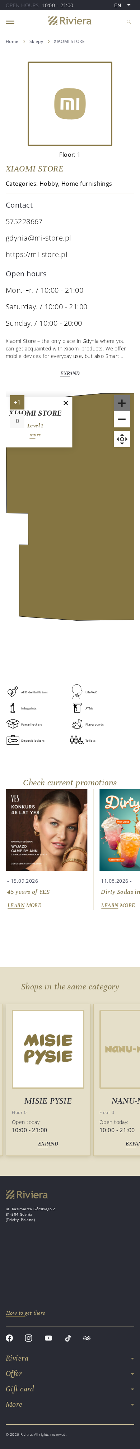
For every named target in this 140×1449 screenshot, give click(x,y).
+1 (19, 404)
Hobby (48, 184)
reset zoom (122, 439)
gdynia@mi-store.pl (38, 238)
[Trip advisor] (86, 1338)
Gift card (20, 1389)
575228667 (24, 221)
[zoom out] (122, 419)
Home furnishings (86, 184)
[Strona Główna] (70, 21)
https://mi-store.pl (36, 254)
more (35, 434)
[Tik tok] (68, 1338)
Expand (70, 373)
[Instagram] (28, 1338)
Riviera (17, 1358)
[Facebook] (9, 1338)
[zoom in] (122, 403)
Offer (14, 1373)
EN (124, 5)
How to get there (25, 1313)
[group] (46, 849)
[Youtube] (48, 1339)
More (14, 1404)
